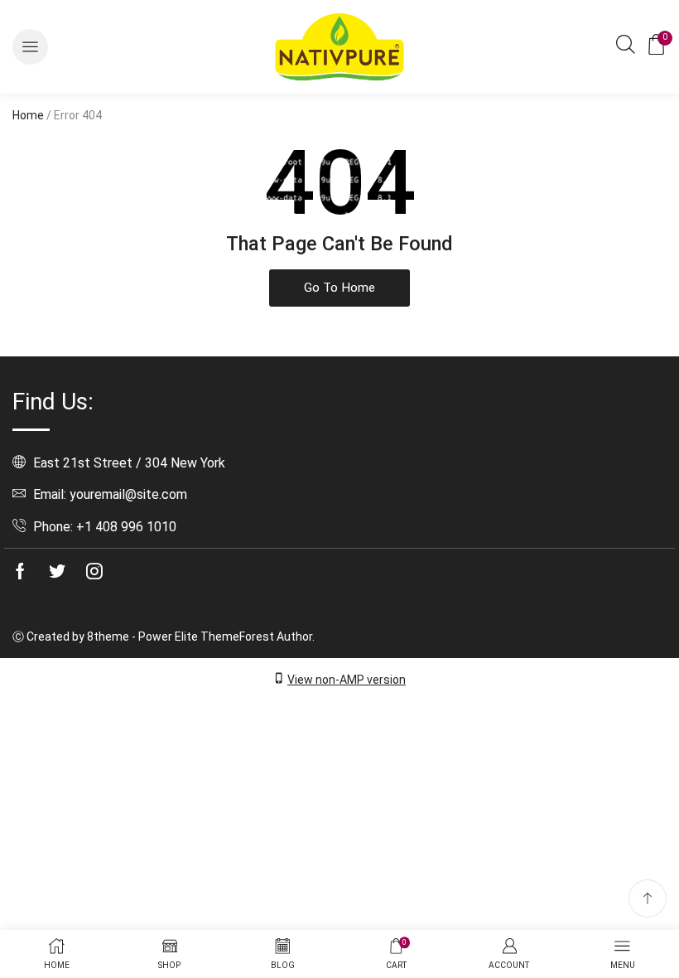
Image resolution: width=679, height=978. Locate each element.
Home (28, 115)
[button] (30, 47)
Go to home (339, 287)
